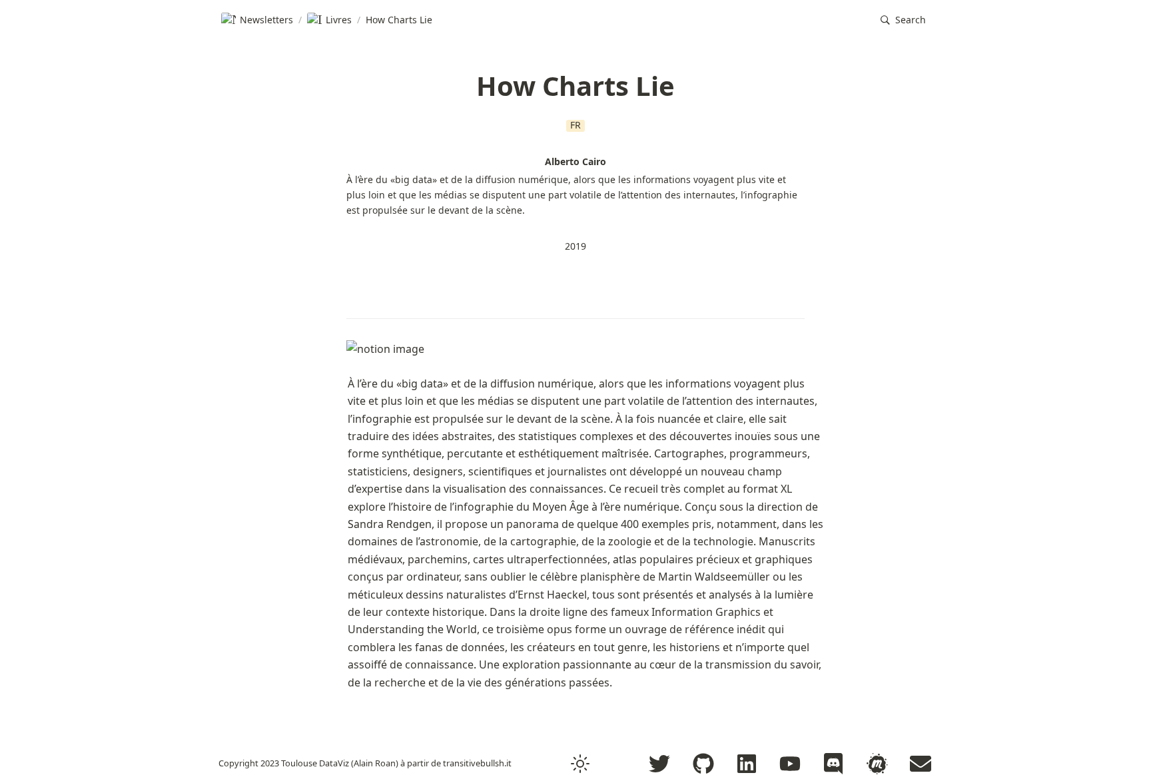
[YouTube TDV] (790, 764)
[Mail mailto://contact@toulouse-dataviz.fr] (921, 764)
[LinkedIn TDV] (747, 764)
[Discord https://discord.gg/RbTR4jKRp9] (833, 764)
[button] (903, 20)
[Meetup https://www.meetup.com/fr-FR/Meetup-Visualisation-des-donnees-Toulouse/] (877, 764)
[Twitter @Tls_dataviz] (659, 764)
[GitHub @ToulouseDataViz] (703, 764)
